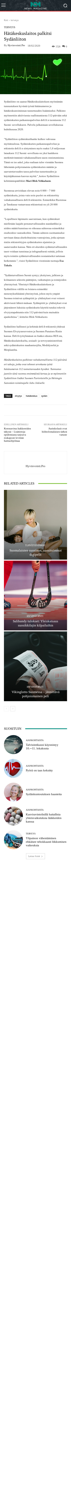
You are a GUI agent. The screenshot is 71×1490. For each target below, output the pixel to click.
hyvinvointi (35, 616)
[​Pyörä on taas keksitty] (13, 768)
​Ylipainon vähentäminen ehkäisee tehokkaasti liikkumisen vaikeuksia (46, 842)
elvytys (18, 395)
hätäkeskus (31, 395)
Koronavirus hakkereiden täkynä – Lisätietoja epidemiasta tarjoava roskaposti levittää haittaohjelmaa (17, 434)
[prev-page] (6, 708)
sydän (44, 395)
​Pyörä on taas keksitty (39, 770)
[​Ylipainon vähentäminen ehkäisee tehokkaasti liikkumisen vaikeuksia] (13, 839)
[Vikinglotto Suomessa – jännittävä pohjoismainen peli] (35, 666)
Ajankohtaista (35, 740)
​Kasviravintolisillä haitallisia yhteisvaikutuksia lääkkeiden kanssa (44, 818)
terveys (15, 20)
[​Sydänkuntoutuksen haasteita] (13, 792)
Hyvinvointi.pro (16, 45)
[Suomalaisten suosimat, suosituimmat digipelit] (35, 525)
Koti (6, 20)
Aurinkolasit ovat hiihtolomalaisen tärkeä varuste (54, 431)
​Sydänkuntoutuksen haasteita (44, 794)
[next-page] (12, 708)
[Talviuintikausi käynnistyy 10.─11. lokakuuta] (13, 744)
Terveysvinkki (35, 545)
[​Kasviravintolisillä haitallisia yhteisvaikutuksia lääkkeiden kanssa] (13, 815)
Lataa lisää (34, 856)
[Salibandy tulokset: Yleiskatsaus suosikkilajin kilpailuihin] (35, 595)
